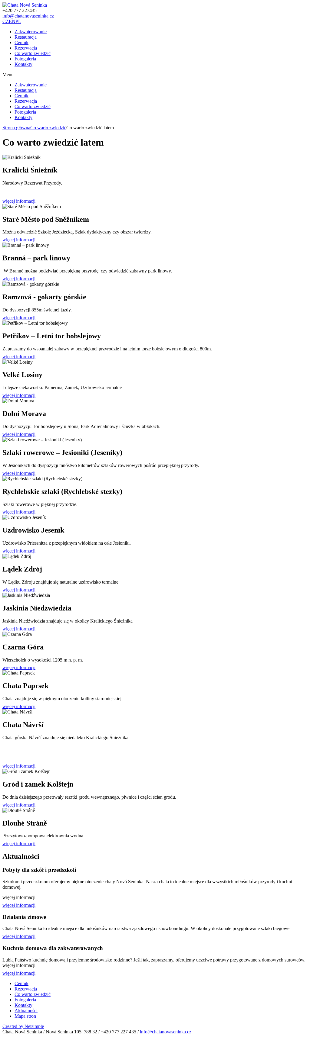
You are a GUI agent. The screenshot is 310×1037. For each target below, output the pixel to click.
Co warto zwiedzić (33, 53)
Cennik (21, 42)
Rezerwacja (26, 47)
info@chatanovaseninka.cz (28, 15)
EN (12, 21)
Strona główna (16, 127)
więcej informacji (18, 201)
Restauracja (26, 37)
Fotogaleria (25, 58)
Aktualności (26, 1010)
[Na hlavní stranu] (24, 5)
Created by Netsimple (23, 1026)
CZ (5, 21)
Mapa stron (25, 1016)
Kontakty (23, 64)
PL (18, 21)
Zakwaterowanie (31, 31)
